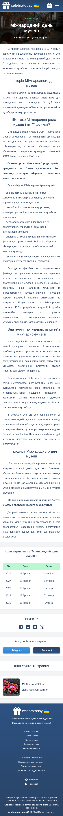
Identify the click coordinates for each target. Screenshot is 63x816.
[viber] (42, 627)
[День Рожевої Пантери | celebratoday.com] (11, 687)
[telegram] (21, 627)
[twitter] (35, 627)
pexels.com (31, 808)
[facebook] (28, 627)
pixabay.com (49, 805)
